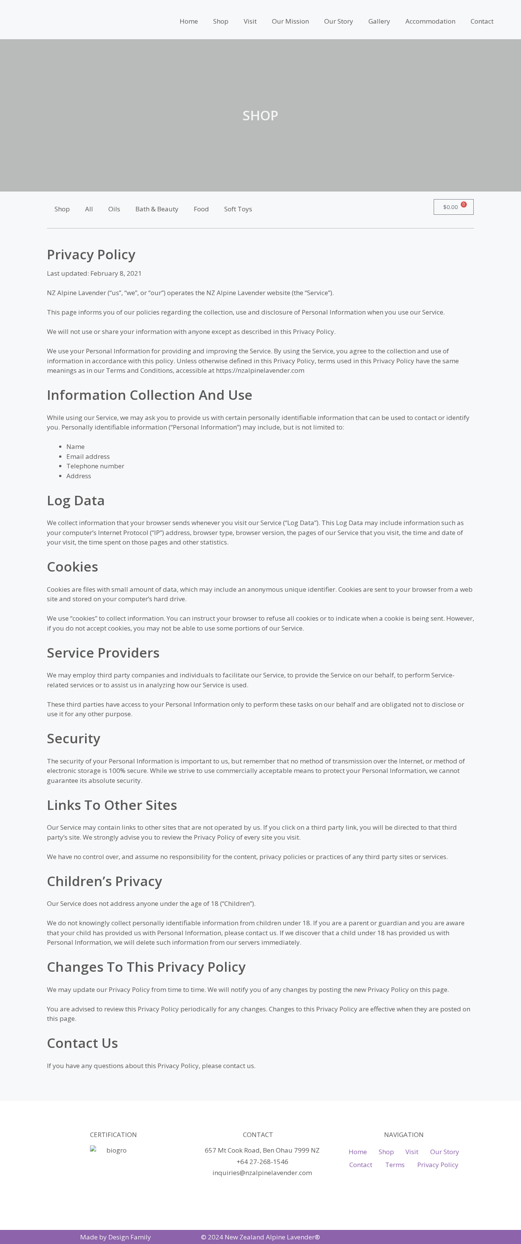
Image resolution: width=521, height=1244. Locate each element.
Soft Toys (238, 208)
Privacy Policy (437, 1164)
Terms (395, 1164)
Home (189, 21)
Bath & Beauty (156, 208)
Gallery (379, 21)
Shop (220, 21)
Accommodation (430, 21)
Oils (114, 208)
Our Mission (290, 21)
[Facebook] (412, 1237)
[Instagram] (399, 1237)
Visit (250, 21)
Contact (482, 21)
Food (201, 208)
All (89, 208)
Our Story (338, 21)
